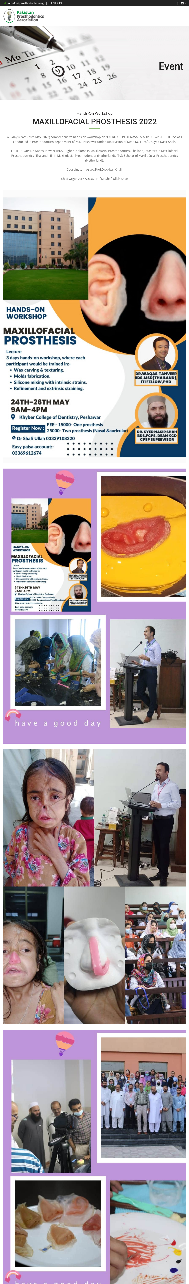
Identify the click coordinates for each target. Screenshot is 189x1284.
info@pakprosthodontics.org (25, 3)
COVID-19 (55, 3)
